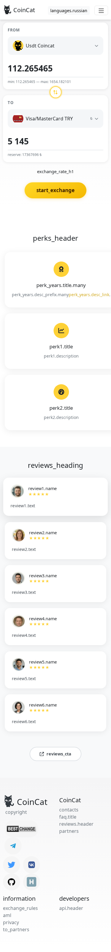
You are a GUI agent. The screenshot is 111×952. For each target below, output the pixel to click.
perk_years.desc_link (89, 294)
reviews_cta (58, 754)
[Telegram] (13, 845)
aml (7, 915)
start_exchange (55, 190)
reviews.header (76, 824)
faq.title (67, 817)
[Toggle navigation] (101, 10)
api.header (71, 908)
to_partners (16, 929)
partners (69, 831)
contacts (68, 809)
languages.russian (68, 10)
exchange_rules (20, 908)
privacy (11, 922)
